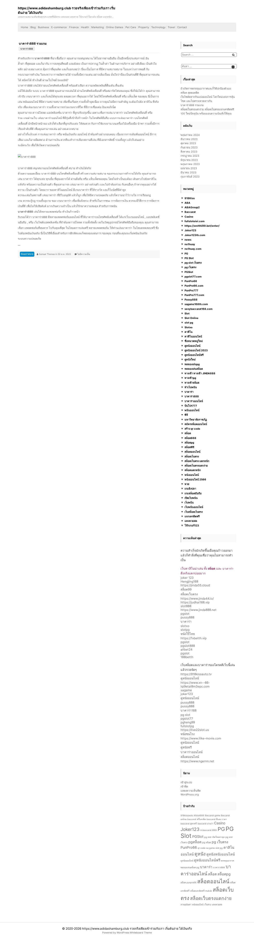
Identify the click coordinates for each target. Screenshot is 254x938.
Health (85, 27)
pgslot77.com (193, 276)
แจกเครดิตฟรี (192, 516)
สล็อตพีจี (189, 447)
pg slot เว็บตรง (193, 262)
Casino (189, 216)
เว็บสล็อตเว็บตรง (194, 511)
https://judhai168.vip (195, 602)
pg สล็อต (206, 842)
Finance (74, 27)
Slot (187, 313)
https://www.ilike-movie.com (201, 738)
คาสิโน (188, 331)
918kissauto (187, 815)
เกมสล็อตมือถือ (193, 493)
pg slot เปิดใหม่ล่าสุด (214, 837)
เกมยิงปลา (190, 488)
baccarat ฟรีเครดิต (196, 819)
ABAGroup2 (192, 207)
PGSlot (189, 272)
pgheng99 (188, 722)
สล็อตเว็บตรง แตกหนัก (197, 461)
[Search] (233, 54)
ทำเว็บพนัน (191, 387)
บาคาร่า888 (26, 48)
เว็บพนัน (189, 502)
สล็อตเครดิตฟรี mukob (201, 891)
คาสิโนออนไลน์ (193, 336)
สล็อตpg (189, 442)
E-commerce (59, 27)
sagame (186, 690)
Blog (33, 27)
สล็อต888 (190, 438)
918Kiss (190, 198)
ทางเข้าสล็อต (192, 382)
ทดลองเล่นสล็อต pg (190, 867)
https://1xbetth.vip (194, 638)
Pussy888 (191, 299)
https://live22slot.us (195, 730)
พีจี (186, 414)
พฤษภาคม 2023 (190, 164)
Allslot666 (199, 815)
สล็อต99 (186, 589)
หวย (187, 484)
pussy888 (187, 617)
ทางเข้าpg (190, 377)
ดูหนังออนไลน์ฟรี (194, 354)
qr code (201, 848)
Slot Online (191, 318)
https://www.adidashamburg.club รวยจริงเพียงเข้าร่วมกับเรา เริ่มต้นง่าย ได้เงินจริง (137, 928)
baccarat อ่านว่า (205, 823)
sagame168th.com (196, 304)
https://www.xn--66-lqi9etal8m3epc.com (195, 684)
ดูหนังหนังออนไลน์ (220, 854)
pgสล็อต (194, 842)
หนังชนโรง (187, 734)
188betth (187, 657)
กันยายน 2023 (189, 147)
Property (143, 27)
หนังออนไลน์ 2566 (195, 479)
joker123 (187, 694)
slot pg (189, 322)
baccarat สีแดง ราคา (217, 819)
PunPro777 (191, 290)
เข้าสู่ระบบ (186, 782)
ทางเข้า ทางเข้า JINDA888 (200, 373)
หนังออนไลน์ (192, 474)
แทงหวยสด (191, 520)
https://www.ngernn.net (197, 761)
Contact (182, 27)
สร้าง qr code (192, 428)
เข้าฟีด (184, 786)
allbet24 (186, 649)
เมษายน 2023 (189, 168)
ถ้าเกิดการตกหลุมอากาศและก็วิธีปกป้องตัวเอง (206, 88)
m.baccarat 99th (208, 830)
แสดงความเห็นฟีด (191, 790)
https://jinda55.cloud (195, 585)
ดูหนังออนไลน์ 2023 (196, 350)
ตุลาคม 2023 (188, 143)
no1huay (190, 244)
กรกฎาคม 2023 (190, 155)
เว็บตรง (207, 904)
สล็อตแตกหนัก (193, 470)
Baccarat (190, 211)
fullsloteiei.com (195, 221)
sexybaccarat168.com (199, 308)
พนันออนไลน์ (192, 410)
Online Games (114, 27)
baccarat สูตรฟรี (189, 823)
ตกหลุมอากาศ (227, 860)
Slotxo (188, 327)
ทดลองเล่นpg (192, 364)
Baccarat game (212, 815)
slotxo (185, 626)
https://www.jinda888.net (198, 610)
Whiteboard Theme (141, 932)
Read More (27, 254)
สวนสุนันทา (186, 904)
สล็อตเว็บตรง (192, 456)
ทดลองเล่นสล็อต (194, 368)
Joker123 (190, 230)
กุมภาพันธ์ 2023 (190, 176)
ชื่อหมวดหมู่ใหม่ (194, 341)
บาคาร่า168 (188, 710)
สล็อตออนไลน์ (192, 451)
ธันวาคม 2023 (189, 139)
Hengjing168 (189, 581)
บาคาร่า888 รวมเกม (33, 43)
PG (186, 253)
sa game (210, 848)
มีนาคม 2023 (188, 172)
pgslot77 (187, 718)
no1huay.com (193, 248)
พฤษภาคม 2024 (190, 134)
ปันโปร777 (191, 405)
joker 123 (187, 578)
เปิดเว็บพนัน (191, 497)
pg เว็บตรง (190, 267)
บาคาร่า (189, 391)
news (188, 239)
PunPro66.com (194, 285)
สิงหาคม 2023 (189, 151)
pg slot (185, 715)
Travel (171, 27)
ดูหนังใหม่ (190, 359)
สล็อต (188, 433)
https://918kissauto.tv (196, 674)
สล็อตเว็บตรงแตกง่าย (196, 465)
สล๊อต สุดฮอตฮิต (190, 92)
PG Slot (189, 258)
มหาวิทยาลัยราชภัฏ (196, 419)
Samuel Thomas (47, 254)
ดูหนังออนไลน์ (192, 345)
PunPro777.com (194, 295)
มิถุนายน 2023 (189, 159)
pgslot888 (188, 646)
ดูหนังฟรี (186, 747)
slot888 (186, 606)
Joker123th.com (195, 235)
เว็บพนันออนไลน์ (194, 507)
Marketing (97, 27)
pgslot (185, 613)
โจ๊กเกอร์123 (192, 525)
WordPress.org (190, 794)
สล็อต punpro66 (188, 882)
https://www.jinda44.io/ (197, 598)
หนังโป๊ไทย (188, 634)
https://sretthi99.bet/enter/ (202, 225)
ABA (187, 202)
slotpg (185, 630)
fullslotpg (187, 726)
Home (24, 27)
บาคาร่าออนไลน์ (194, 401)
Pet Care (130, 27)
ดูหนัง (200, 853)
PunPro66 (191, 281)
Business (43, 27)
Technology (158, 27)
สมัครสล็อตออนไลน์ (196, 424)
